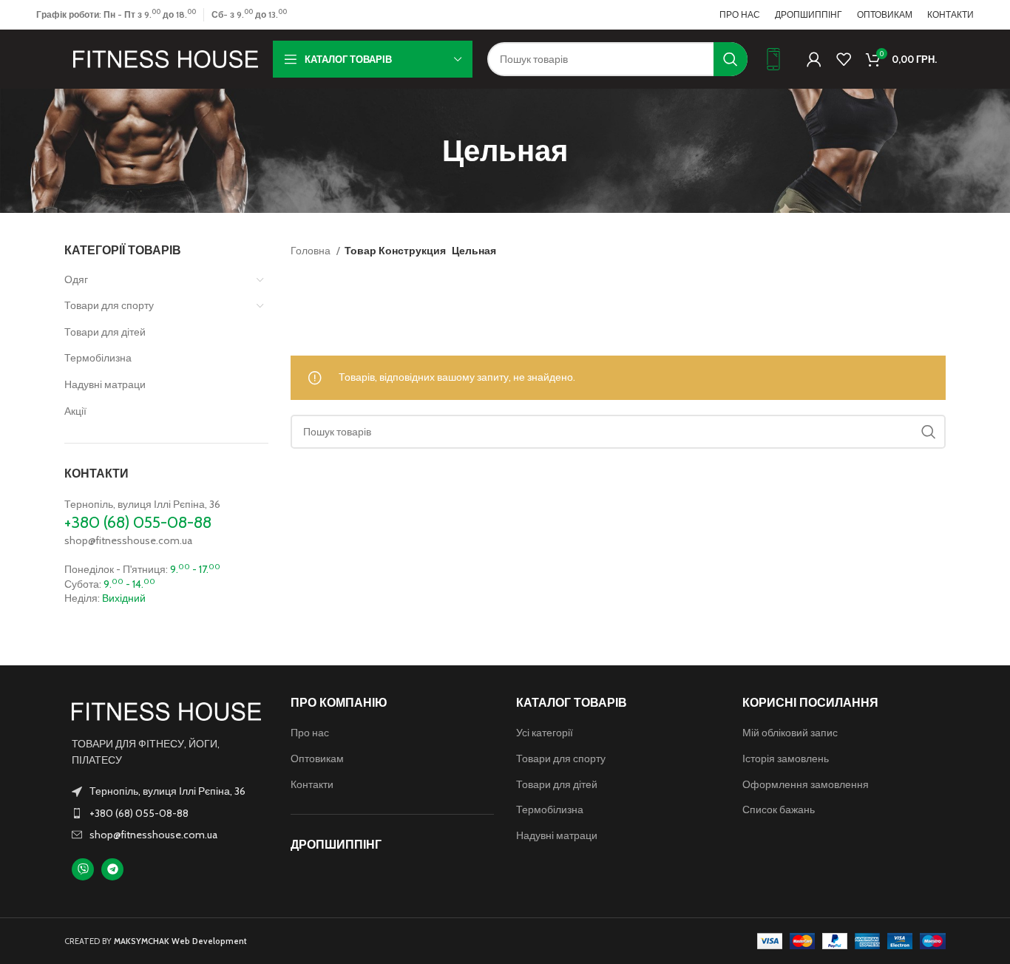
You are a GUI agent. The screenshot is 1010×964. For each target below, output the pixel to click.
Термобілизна (98, 357)
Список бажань (778, 809)
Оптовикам (317, 758)
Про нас (310, 732)
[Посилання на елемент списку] (166, 813)
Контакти (312, 784)
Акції (75, 411)
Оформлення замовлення (805, 784)
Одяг (76, 279)
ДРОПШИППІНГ (336, 844)
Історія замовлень (785, 758)
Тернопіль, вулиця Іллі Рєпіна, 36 (142, 504)
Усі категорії (544, 732)
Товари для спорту (109, 305)
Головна (312, 250)
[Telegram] (112, 869)
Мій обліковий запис (790, 732)
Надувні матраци (105, 384)
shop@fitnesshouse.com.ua (128, 540)
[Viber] (83, 869)
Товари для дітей (105, 332)
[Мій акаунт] (814, 59)
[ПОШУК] (731, 59)
